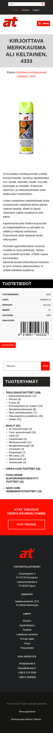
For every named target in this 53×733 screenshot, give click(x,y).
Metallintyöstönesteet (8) (22, 409)
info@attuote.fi (27, 663)
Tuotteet (27, 629)
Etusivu (27, 620)
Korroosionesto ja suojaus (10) (26, 406)
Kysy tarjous (26, 524)
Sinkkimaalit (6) (17, 459)
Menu (46, 23)
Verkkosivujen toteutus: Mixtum (26, 719)
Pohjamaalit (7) (17, 452)
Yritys (27, 643)
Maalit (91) (13, 425)
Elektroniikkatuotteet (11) (22, 396)
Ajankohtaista (27, 625)
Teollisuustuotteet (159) (23, 392)
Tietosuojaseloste (27, 711)
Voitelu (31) (15, 419)
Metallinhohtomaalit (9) (21, 445)
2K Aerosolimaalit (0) (20, 429)
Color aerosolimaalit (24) (22, 432)
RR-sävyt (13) (16, 455)
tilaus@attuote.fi (27, 668)
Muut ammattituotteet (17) (23, 412)
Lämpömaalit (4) (18, 439)
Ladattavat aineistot (27, 634)
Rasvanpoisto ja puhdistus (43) (26, 416)
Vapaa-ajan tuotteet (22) (23, 468)
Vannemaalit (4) (17, 462)
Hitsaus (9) (15, 399)
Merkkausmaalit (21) (20, 442)
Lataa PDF (7, 345)
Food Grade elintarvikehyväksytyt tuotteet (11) (22, 478)
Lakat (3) (14, 435)
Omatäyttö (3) (16, 449)
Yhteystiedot (27, 648)
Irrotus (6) (14, 402)
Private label (27, 638)
